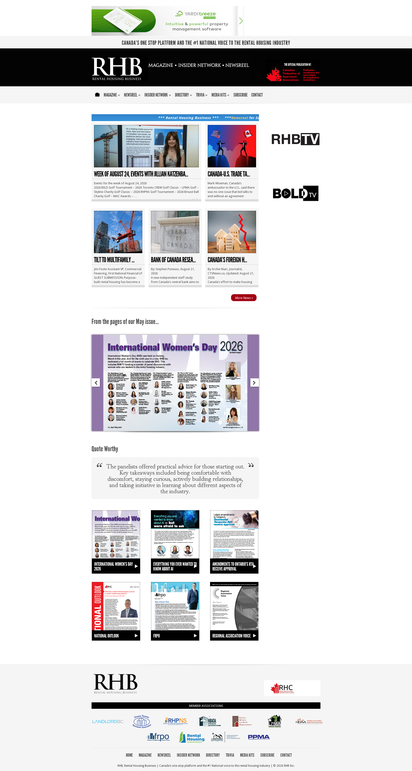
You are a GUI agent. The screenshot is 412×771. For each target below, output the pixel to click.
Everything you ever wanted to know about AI (175, 566)
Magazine (112, 95)
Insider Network (157, 95)
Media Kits (220, 95)
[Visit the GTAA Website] (141, 727)
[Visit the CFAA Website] (292, 695)
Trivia (202, 95)
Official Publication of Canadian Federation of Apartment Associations (293, 72)
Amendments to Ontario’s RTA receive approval (233, 566)
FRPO (156, 636)
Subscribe (240, 95)
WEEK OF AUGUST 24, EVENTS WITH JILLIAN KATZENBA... (141, 174)
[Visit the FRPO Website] (158, 743)
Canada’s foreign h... (227, 260)
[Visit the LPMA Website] (276, 727)
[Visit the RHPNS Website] (175, 727)
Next (254, 383)
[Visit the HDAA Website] (309, 727)
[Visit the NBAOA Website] (209, 727)
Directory (183, 95)
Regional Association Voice (231, 636)
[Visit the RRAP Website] (225, 743)
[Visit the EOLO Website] (242, 727)
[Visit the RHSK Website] (192, 743)
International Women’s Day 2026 (113, 566)
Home (97, 98)
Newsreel (132, 95)
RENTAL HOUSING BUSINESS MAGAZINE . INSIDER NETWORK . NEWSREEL (171, 68)
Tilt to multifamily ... (114, 260)
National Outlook (106, 636)
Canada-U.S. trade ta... (229, 174)
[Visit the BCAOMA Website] (108, 727)
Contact (257, 95)
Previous (96, 383)
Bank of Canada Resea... (173, 260)
